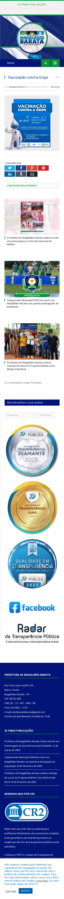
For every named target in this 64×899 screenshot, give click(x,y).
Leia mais (42, 880)
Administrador (17, 87)
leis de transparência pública (36, 842)
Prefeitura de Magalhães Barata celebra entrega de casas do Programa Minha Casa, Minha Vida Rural (31, 366)
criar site (26, 828)
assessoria (42, 833)
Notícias (55, 87)
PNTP (19, 854)
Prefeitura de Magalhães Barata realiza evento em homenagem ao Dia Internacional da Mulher (33, 241)
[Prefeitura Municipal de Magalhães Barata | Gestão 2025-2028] (32, 37)
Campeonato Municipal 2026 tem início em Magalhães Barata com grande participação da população (32, 8)
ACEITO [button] (25, 890)
